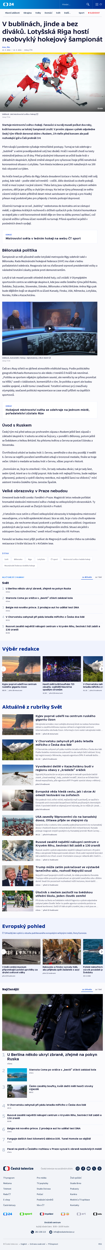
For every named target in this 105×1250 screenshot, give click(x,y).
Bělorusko (18, 559)
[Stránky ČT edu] (97, 1213)
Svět (58, 12)
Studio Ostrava (44, 1188)
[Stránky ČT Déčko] (65, 1213)
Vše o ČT (41, 1205)
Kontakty (74, 1205)
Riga (30, 559)
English (24, 1244)
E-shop (6, 1199)
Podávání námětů (45, 1199)
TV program (8, 1177)
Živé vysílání (75, 1177)
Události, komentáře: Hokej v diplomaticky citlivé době (25, 358)
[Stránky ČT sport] (26, 1213)
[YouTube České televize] (88, 1168)
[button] (52, 82)
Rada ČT (7, 1194)
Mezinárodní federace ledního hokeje (20, 565)
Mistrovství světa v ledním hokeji (76, 559)
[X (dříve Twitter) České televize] (94, 1168)
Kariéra (73, 1194)
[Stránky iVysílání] (46, 1213)
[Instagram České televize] (77, 1168)
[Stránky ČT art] (81, 1213)
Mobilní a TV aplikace (80, 1199)
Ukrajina (28, 12)
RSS (100, 1244)
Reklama (7, 1183)
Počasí (40, 1194)
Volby (38, 12)
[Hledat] (88, 4)
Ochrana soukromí (37, 1244)
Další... (67, 12)
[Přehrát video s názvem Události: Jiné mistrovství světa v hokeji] (52, 82)
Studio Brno (75, 1183)
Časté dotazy (9, 1205)
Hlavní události (12, 12)
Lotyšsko (41, 559)
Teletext (7, 1188)
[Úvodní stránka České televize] (18, 1168)
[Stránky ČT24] (7, 1213)
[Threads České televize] (99, 1168)
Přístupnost (53, 1244)
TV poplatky (42, 1183)
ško (8, 47)
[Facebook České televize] (83, 1168)
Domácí (48, 12)
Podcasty (74, 1188)
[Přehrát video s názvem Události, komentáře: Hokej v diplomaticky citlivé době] (50, 328)
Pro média (41, 1177)
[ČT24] (8, 4)
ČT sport (54, 559)
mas (4, 47)
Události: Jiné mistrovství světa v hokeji (19, 114)
